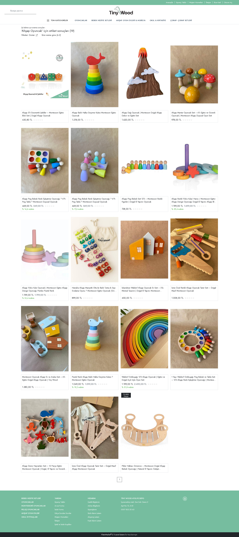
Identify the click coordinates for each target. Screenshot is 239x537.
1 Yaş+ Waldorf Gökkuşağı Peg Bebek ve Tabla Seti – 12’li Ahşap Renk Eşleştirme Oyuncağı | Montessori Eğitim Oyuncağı (194, 378)
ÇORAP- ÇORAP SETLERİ (181, 20)
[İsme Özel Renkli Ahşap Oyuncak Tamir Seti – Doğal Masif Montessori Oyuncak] (194, 249)
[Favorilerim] (225, 10)
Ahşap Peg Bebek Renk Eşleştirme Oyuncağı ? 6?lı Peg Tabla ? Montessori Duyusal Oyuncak (44, 200)
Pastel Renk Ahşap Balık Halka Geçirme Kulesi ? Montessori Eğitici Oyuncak (92, 378)
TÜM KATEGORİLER (59, 20)
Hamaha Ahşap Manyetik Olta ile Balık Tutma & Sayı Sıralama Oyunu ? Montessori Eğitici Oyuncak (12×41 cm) (94, 289)
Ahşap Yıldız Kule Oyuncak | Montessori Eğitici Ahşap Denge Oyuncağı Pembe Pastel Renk (44, 289)
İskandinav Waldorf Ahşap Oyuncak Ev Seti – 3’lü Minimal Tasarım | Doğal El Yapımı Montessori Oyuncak (142, 289)
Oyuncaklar (27, 502)
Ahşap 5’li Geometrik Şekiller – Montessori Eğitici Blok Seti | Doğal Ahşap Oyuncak (43, 114)
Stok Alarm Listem (94, 513)
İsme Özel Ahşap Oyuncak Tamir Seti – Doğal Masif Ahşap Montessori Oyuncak (94, 467)
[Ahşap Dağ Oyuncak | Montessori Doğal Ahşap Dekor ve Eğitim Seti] (144, 74)
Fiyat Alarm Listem (94, 520)
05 (122, 509)
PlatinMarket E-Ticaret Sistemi (113, 534)
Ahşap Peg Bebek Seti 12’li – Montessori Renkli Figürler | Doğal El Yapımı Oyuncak (142, 200)
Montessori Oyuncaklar (33, 505)
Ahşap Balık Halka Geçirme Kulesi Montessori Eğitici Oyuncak (94, 114)
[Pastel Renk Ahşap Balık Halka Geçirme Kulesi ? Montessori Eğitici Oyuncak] (94, 338)
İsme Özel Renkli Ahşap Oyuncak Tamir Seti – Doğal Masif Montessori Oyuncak (194, 289)
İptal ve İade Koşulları (63, 524)
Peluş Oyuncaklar (30, 509)
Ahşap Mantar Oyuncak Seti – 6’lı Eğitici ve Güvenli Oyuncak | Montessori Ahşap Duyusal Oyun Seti (193, 114)
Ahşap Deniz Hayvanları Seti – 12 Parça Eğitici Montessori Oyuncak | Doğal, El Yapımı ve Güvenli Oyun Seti (43, 467)
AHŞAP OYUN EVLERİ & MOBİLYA (130, 20)
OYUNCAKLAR (81, 20)
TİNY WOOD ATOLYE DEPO (132, 498)
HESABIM (91, 498)
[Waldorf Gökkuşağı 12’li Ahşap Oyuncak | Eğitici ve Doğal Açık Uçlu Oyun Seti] (144, 338)
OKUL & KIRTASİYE (158, 20)
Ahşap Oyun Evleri (30, 513)
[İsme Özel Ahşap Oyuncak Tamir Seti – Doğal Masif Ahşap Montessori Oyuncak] (94, 427)
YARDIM (58, 498)
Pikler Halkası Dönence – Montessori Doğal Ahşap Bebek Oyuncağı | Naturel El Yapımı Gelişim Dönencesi (143, 467)
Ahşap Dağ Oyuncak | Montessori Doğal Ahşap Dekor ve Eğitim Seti (142, 114)
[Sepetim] (231, 10)
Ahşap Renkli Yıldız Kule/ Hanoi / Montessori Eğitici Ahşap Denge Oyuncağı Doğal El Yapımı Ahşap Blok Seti (194, 200)
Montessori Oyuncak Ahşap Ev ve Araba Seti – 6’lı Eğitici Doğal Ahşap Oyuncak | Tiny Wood (43, 378)
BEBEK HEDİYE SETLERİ (101, 20)
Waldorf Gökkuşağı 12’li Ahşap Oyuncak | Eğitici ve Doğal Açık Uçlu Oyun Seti (143, 378)
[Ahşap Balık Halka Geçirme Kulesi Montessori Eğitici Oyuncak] (94, 74)
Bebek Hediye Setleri (31, 498)
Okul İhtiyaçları (29, 517)
